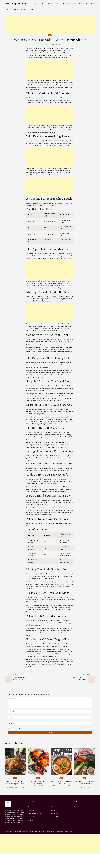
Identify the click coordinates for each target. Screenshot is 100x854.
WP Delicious (46, 831)
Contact (30, 807)
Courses (53, 810)
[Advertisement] (45, 24)
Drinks (93, 4)
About (50, 4)
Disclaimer (30, 820)
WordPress (60, 831)
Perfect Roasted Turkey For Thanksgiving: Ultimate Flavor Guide (15, 783)
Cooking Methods (55, 816)
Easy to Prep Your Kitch (15, 4)
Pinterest (76, 807)
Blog (87, 4)
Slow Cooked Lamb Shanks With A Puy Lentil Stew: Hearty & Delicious (84, 783)
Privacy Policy (31, 810)
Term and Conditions (33, 816)
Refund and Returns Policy (35, 813)
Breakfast (66, 4)
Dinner (81, 4)
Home (43, 4)
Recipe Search (55, 813)
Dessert (73, 4)
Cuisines (53, 807)
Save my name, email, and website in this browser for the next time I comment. (28, 728)
